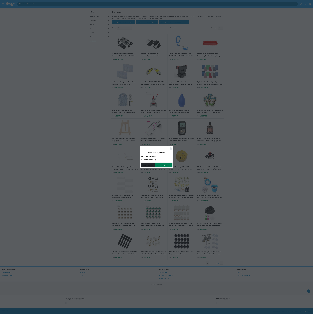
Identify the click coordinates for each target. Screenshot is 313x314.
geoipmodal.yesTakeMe (164, 165)
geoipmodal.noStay (148, 165)
